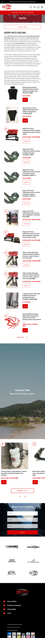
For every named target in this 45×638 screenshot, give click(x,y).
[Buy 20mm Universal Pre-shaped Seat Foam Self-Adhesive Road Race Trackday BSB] (12, 115)
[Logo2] (11, 573)
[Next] (27, 337)
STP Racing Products (12, 624)
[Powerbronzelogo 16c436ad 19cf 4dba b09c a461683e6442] (33, 547)
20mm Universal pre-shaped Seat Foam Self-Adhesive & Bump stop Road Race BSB (30, 90)
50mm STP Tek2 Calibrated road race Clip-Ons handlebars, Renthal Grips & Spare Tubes (31, 235)
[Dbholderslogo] (11, 547)
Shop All (22, 491)
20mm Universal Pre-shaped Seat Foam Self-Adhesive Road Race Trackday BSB (30, 111)
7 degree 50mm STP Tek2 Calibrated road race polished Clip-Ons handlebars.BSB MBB (31, 296)
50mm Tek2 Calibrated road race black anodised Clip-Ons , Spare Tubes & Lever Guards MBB (30, 276)
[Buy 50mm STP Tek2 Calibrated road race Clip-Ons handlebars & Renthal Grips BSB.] (12, 218)
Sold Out (26, 141)
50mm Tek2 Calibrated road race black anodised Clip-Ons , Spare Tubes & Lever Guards (30, 255)
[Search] (31, 7)
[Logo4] (11, 560)
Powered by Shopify (12, 630)
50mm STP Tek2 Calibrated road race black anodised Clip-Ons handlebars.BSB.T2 (31, 193)
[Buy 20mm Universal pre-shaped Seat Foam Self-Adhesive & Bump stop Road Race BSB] (12, 94)
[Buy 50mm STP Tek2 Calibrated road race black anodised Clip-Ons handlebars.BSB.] (12, 156)
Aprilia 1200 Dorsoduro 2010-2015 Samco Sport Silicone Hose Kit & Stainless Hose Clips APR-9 (31, 317)
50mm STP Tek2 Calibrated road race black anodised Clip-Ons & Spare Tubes (31, 131)
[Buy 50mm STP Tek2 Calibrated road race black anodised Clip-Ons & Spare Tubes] (12, 135)
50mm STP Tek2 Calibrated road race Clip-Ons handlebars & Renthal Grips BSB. (31, 214)
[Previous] (20, 496)
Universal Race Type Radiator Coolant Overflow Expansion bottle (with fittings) (14, 473)
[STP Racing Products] (7, 7)
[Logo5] (33, 573)
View (25, 100)
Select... (10, 513)
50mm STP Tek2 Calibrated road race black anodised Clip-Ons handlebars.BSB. (31, 152)
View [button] (25, 330)
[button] (34, 7)
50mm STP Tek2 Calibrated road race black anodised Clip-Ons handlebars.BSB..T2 (31, 173)
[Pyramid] (33, 560)
